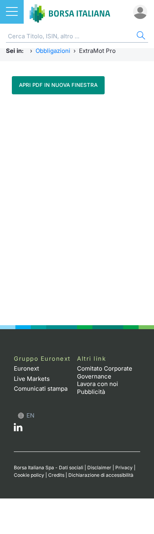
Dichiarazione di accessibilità (100, 475)
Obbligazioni (53, 50)
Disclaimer (99, 467)
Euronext (26, 368)
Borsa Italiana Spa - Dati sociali (48, 467)
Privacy (124, 467)
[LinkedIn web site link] (18, 429)
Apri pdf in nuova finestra (58, 85)
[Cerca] (140, 36)
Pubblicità (91, 391)
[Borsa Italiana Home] (70, 12)
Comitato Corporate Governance (104, 372)
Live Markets (32, 378)
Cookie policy (29, 475)
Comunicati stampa (41, 388)
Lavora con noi (97, 384)
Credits (56, 475)
